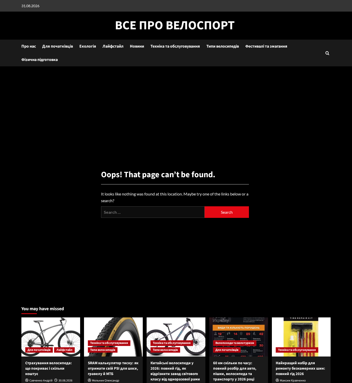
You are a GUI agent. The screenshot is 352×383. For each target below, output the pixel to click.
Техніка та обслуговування (175, 46)
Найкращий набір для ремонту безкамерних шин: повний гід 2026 (300, 368)
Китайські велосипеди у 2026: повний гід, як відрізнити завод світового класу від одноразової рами (175, 371)
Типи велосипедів (222, 46)
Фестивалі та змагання (266, 46)
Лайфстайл (113, 46)
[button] (327, 53)
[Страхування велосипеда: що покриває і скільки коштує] (50, 337)
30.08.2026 (65, 380)
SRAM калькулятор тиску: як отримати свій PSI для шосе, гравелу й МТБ (113, 368)
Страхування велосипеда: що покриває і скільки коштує (48, 368)
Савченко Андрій (41, 380)
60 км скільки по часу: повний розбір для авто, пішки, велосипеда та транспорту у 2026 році (234, 371)
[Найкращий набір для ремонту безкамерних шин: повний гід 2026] (301, 337)
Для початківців (57, 46)
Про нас (28, 46)
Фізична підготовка (39, 60)
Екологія (87, 46)
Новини (137, 46)
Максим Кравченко (293, 380)
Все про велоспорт (175, 25)
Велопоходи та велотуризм (234, 343)
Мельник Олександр (105, 380)
